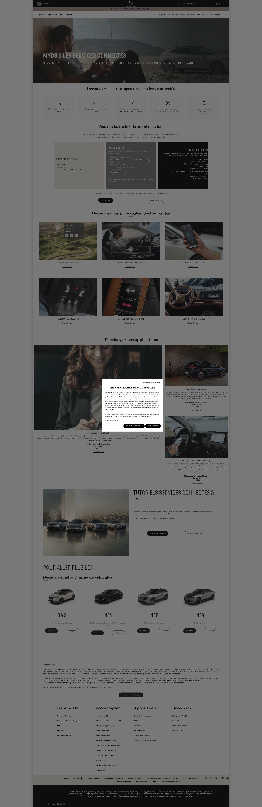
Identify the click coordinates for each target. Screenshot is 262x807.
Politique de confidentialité (111, 420)
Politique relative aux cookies (120, 416)
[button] (152, 383)
